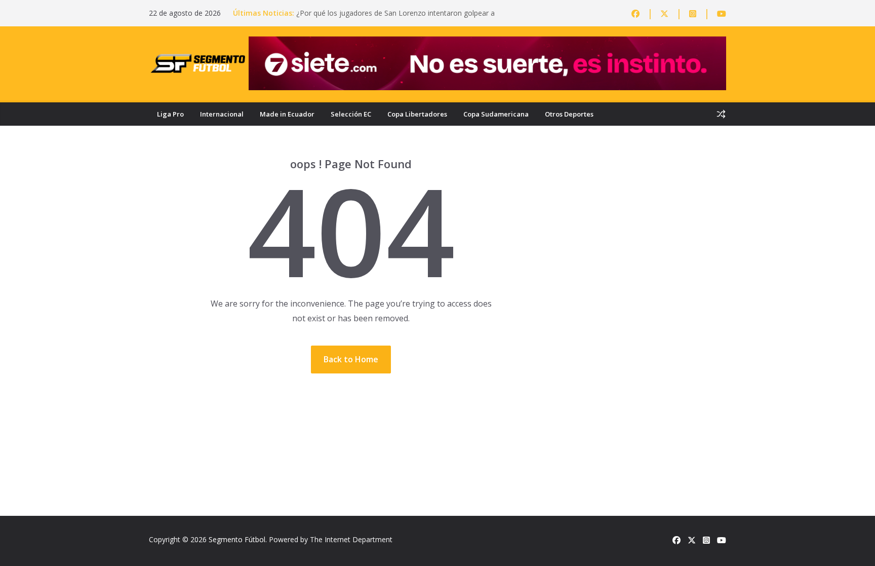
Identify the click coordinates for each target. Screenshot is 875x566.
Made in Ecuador (287, 114)
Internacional (222, 114)
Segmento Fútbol (237, 539)
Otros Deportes (569, 114)
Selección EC (351, 114)
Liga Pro (170, 114)
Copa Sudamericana (496, 114)
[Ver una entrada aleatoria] (721, 114)
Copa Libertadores (417, 114)
